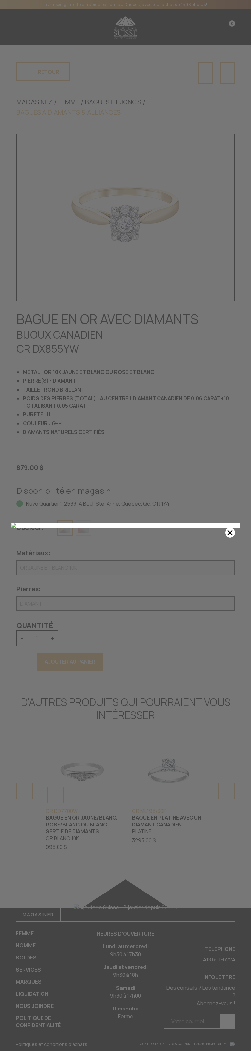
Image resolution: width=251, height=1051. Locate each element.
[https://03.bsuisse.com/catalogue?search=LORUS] (125, 525)
